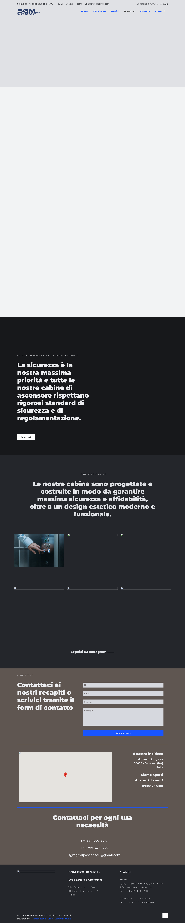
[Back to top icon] (165, 915)
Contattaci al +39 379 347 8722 (152, 4)
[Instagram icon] (159, 915)
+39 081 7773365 (65, 4)
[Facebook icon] (156, 915)
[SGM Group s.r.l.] (28, 11)
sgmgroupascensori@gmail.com (93, 4)
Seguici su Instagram (93, 652)
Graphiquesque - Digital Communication (50, 919)
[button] (65, 774)
